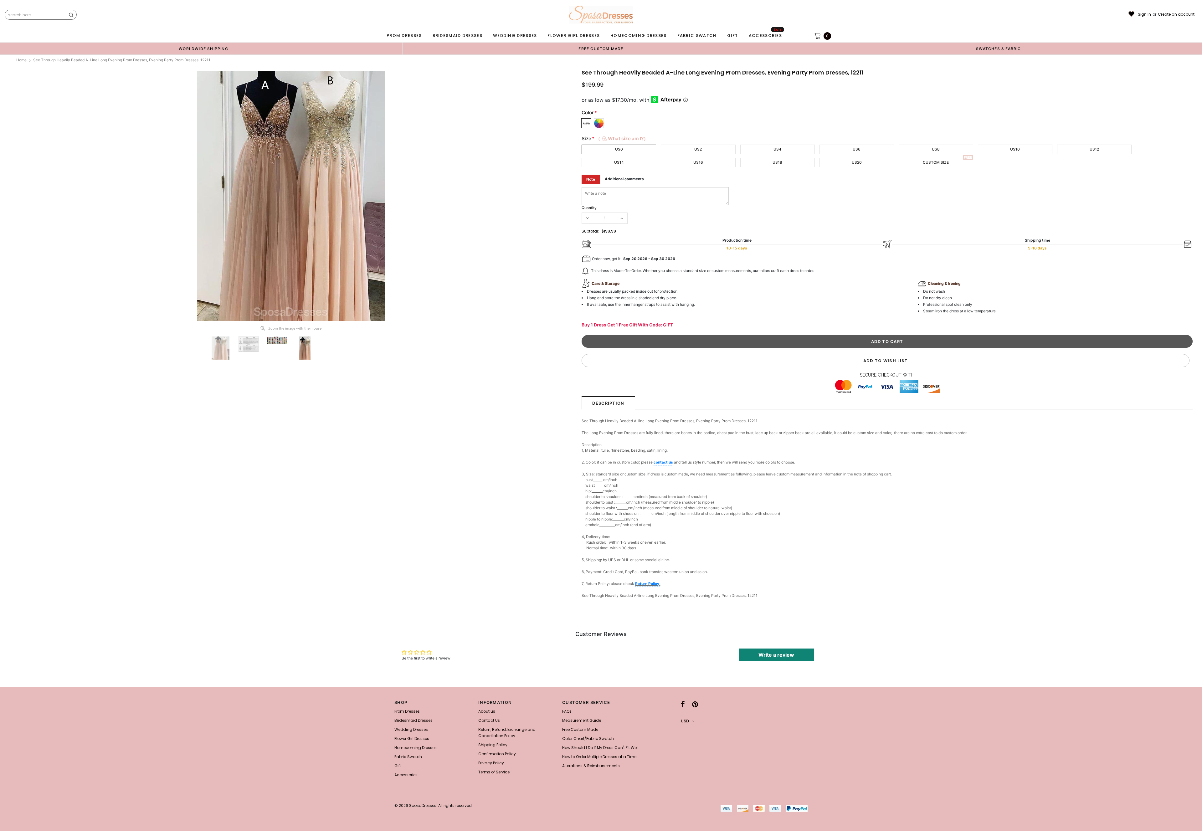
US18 (777, 162)
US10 (1015, 149)
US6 (856, 149)
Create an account (1176, 14)
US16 (698, 162)
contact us (663, 462)
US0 (619, 149)
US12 (1094, 149)
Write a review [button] (776, 655)
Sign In (1144, 14)
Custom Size (936, 162)
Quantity (589, 207)
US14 (619, 162)
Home (21, 60)
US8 (936, 149)
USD (685, 721)
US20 (857, 162)
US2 (698, 149)
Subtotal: (590, 231)
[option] (203, 48)
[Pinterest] (695, 704)
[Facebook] (683, 704)
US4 (777, 149)
